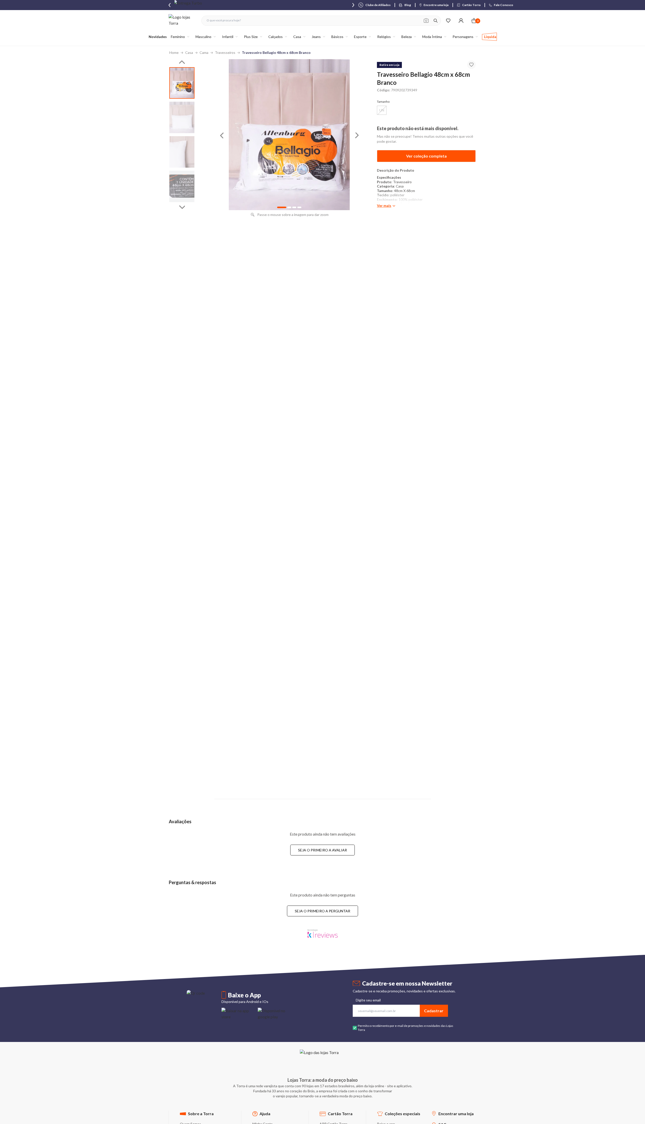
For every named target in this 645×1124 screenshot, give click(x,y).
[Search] (436, 20)
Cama (204, 52)
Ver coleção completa (426, 156)
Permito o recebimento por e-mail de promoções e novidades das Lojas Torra (405, 1028)
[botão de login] (461, 20)
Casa (189, 52)
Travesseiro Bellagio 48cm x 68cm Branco (276, 52)
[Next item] (353, 5)
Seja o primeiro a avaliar (322, 850)
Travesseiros (225, 52)
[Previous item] (170, 5)
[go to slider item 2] (182, 152)
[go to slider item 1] (182, 117)
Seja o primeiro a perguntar (322, 911)
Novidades (158, 36)
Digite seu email (368, 1000)
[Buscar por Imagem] (426, 20)
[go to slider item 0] (182, 83)
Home (174, 52)
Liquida (490, 36)
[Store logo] (182, 20)
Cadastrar (433, 1010)
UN (381, 110)
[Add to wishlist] (471, 64)
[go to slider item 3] (182, 186)
